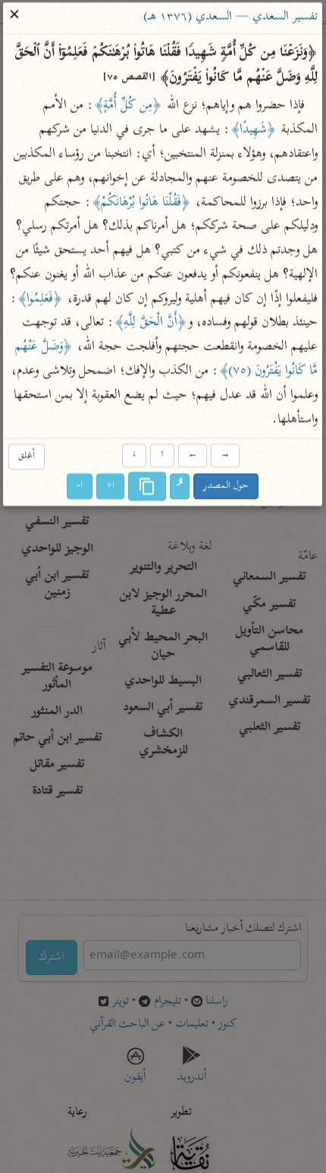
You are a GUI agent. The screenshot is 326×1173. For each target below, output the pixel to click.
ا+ (111, 486)
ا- (80, 486)
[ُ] (180, 487)
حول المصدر (226, 486)
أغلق (26, 456)
